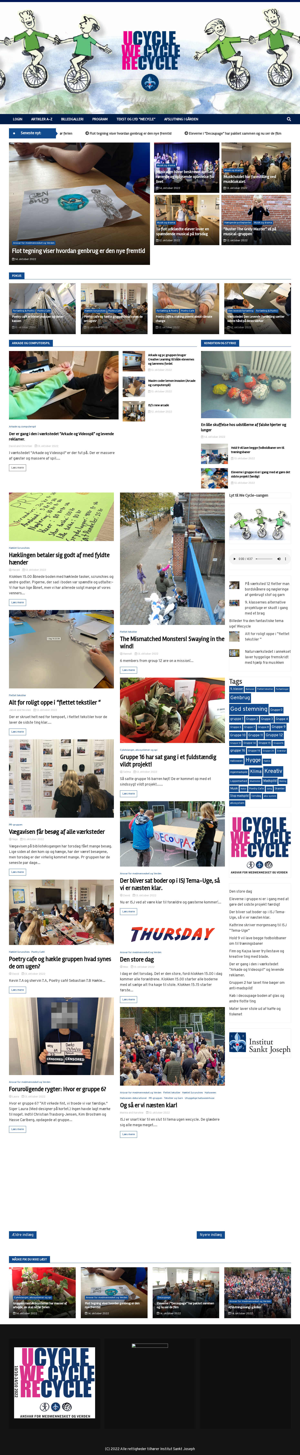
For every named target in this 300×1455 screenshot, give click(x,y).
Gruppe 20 (268, 751)
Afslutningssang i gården (244, 133)
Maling (282, 781)
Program (100, 119)
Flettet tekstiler (17, 695)
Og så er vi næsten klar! (148, 1105)
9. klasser (236, 689)
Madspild (270, 781)
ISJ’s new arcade (158, 405)
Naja (15, 839)
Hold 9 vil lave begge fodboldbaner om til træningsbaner (257, 450)
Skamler (280, 788)
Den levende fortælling (240, 311)
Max (126, 967)
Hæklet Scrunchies (95, 311)
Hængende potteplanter (237, 222)
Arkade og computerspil (22, 426)
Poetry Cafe (256, 788)
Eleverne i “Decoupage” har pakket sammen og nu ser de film (161, 133)
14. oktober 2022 (25, 259)
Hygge (253, 760)
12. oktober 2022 (169, 240)
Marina (124, 1113)
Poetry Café (43, 311)
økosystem (237, 803)
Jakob (12, 710)
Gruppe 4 (282, 719)
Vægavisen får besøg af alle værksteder (57, 832)
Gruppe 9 (279, 727)
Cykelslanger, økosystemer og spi (138, 750)
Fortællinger (282, 689)
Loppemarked (238, 781)
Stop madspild (239, 796)
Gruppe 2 (252, 719)
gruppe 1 (236, 719)
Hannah (128, 654)
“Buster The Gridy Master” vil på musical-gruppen (249, 231)
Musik (234, 789)
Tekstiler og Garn (173, 1098)
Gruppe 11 (255, 735)
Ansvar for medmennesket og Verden (33, 243)
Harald (16, 570)
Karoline (138, 1113)
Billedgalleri (72, 119)
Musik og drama (166, 165)
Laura (16, 1096)
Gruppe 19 (254, 751)
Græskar (281, 751)
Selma (127, 772)
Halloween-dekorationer (133, 1098)
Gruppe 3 (267, 719)
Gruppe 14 (249, 743)
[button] (20, 205)
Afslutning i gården (181, 119)
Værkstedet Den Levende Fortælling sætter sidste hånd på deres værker (255, 319)
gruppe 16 (237, 750)
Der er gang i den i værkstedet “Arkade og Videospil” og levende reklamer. (256, 970)
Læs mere (17, 468)
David (12, 446)
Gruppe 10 (238, 735)
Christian (26, 446)
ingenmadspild (238, 772)
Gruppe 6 (235, 727)
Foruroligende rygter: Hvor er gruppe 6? (57, 1089)
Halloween (210, 1092)
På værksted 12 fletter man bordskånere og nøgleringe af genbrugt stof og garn (267, 589)
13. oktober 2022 (236, 188)
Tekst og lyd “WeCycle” (136, 119)
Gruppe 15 (265, 743)
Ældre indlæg (22, 1235)
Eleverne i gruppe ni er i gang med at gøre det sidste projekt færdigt (260, 474)
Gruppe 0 (276, 710)
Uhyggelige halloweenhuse (199, 1098)
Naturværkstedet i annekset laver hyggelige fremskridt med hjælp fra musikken (268, 657)
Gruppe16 (278, 743)
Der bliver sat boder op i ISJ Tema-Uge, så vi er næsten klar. (170, 884)
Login (17, 119)
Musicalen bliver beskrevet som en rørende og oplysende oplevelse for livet (185, 176)
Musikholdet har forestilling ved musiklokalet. (249, 179)
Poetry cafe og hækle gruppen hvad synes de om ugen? (60, 963)
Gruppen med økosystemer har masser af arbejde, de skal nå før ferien (40, 1305)
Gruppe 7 (249, 727)
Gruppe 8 (263, 727)
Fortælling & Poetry (23, 311)
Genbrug (240, 698)
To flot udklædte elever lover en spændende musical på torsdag (182, 231)
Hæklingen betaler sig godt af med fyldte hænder (59, 559)
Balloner (250, 689)
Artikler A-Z (41, 119)
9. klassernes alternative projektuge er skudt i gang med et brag (266, 608)
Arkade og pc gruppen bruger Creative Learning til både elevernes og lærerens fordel (171, 359)
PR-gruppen (15, 824)
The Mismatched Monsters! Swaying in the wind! (172, 642)
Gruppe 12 (274, 735)
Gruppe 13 (235, 743)
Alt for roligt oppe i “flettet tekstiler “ (55, 702)
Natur (243, 789)
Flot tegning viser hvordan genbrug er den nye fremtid (112, 1305)
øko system (270, 796)
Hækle (267, 761)
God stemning (249, 709)
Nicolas (26, 710)
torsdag (256, 796)
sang (269, 789)
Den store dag (137, 959)
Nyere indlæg (211, 1235)
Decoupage (164, 1297)
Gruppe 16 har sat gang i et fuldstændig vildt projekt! (168, 761)
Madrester (255, 781)
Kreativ (273, 771)
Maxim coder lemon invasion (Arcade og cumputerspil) (172, 383)
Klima (255, 772)
